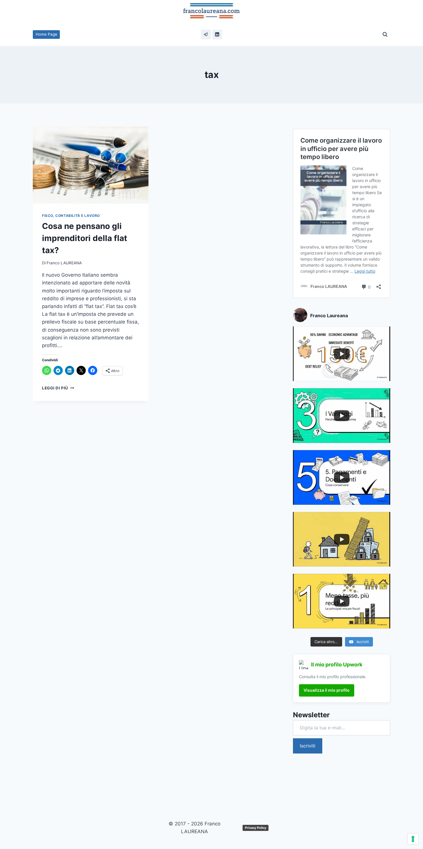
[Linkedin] (217, 34)
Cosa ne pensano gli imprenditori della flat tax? (84, 238)
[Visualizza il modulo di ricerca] (385, 34)
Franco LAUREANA (64, 263)
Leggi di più (58, 388)
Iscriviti (307, 746)
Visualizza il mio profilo (327, 690)
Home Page (46, 34)
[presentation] (90, 165)
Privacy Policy (255, 828)
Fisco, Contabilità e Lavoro (71, 215)
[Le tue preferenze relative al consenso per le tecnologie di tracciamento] (412, 838)
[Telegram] (206, 34)
